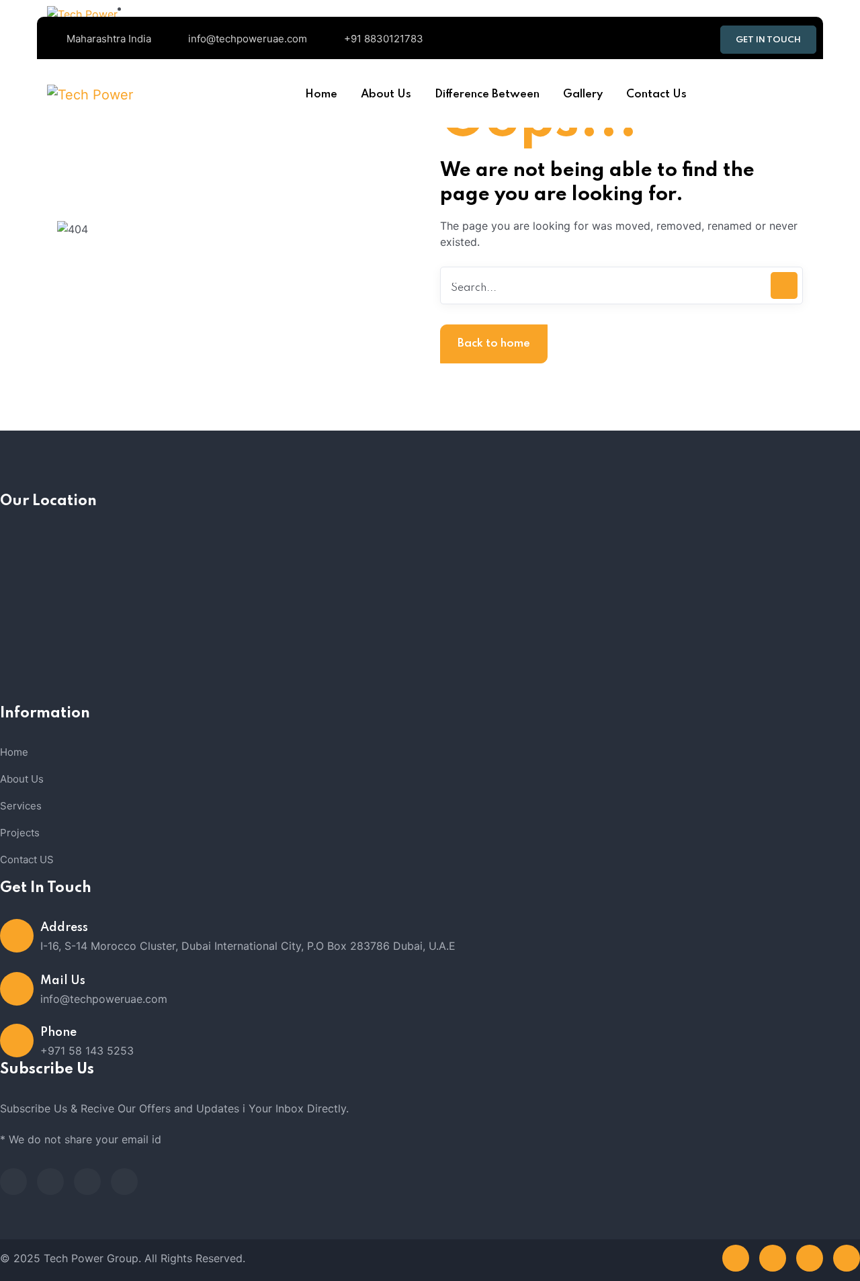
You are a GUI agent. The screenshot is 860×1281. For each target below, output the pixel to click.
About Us (22, 778)
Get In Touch (768, 40)
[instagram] (124, 1181)
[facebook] (13, 1181)
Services (21, 805)
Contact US (27, 859)
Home (14, 752)
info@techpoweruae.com (247, 38)
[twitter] (50, 1181)
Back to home (494, 343)
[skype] (87, 1181)
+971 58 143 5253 (87, 1050)
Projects (20, 832)
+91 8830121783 (383, 38)
